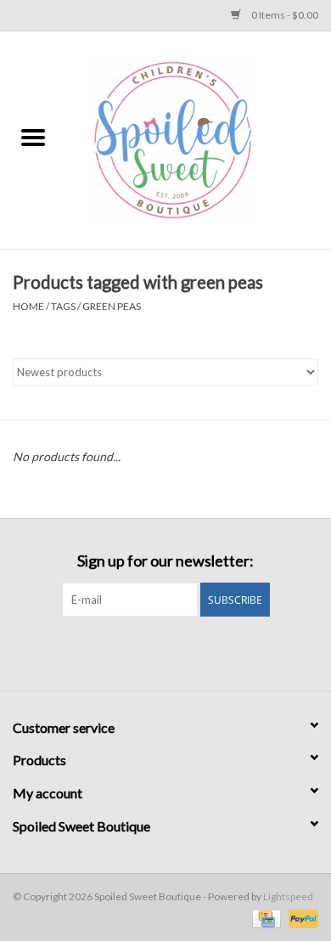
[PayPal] (300, 917)
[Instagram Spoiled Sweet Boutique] (180, 651)
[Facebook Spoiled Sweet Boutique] (151, 651)
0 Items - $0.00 (284, 14)
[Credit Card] (264, 917)
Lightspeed (288, 896)
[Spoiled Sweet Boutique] (198, 139)
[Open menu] (33, 137)
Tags (63, 306)
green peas (111, 306)
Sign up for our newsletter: (165, 561)
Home (28, 306)
